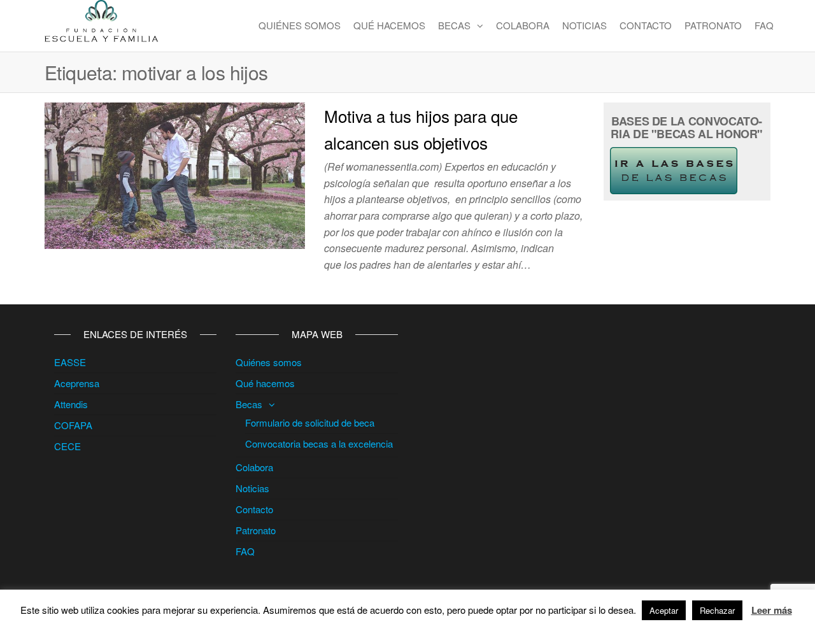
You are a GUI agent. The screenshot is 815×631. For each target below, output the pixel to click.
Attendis (71, 404)
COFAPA (73, 425)
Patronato (713, 25)
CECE (67, 446)
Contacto (646, 25)
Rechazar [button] (717, 610)
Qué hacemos (389, 25)
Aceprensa (76, 383)
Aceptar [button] (663, 610)
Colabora (522, 25)
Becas (454, 25)
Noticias (584, 25)
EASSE (70, 362)
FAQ (764, 25)
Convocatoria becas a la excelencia (319, 443)
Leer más (771, 610)
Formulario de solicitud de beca (309, 422)
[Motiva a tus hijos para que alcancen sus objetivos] (175, 174)
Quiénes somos (300, 25)
